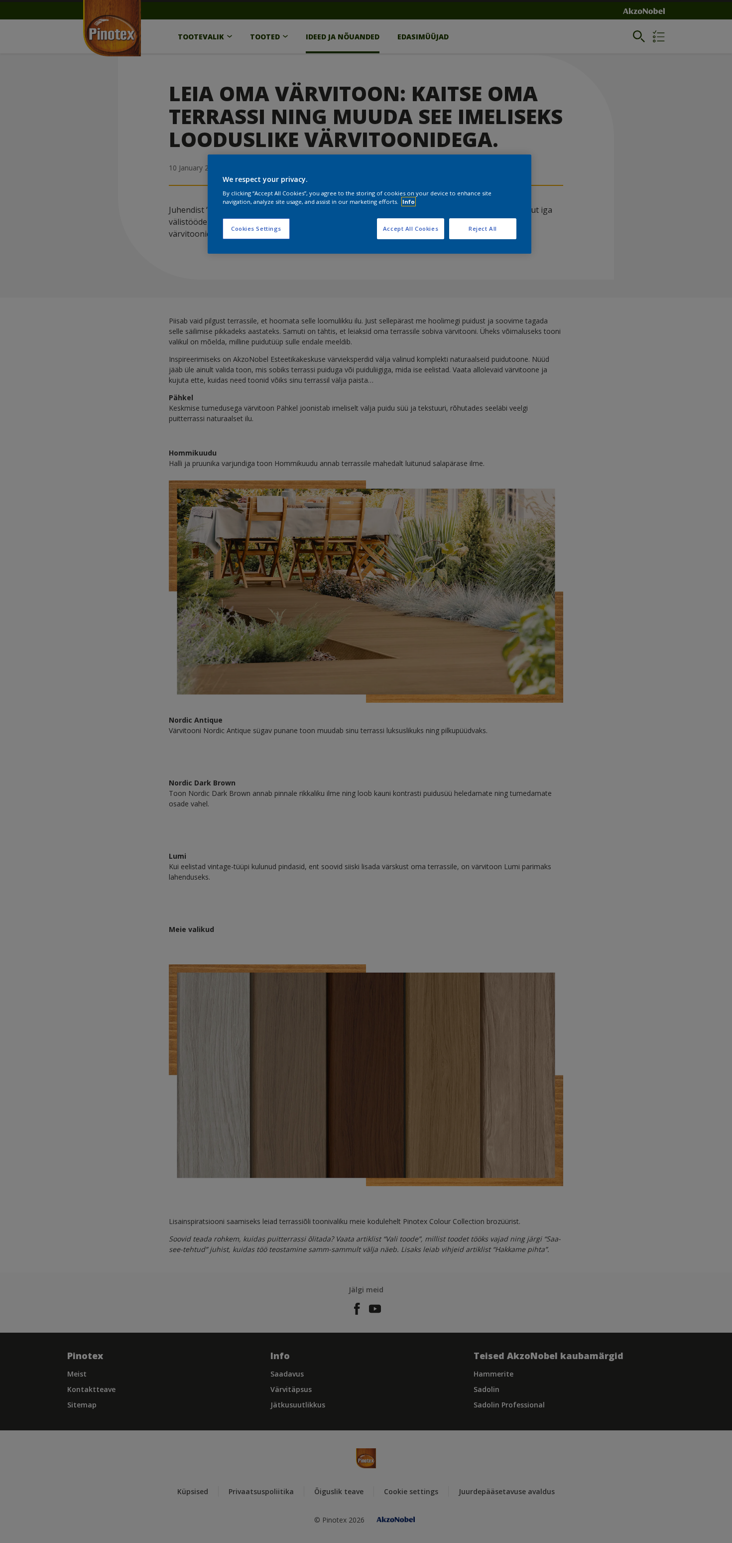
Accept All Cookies (410, 228)
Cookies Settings (256, 228)
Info (408, 201)
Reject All (483, 228)
